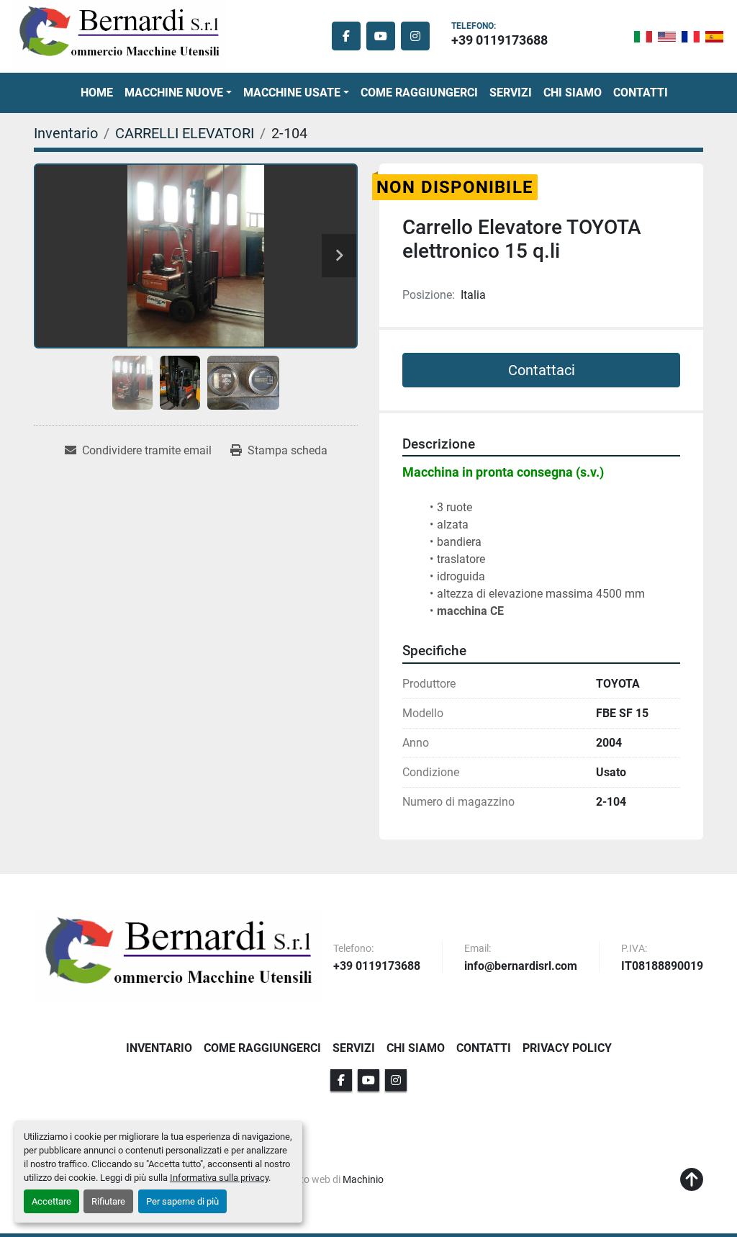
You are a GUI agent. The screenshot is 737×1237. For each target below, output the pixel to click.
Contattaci (541, 370)
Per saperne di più (182, 1201)
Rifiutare (108, 1201)
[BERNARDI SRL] (178, 957)
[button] (178, 93)
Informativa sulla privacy (219, 1177)
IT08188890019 (662, 967)
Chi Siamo (572, 92)
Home (97, 92)
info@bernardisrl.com (520, 967)
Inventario (159, 1048)
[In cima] (691, 1180)
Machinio (363, 1179)
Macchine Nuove (174, 92)
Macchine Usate (291, 92)
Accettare (51, 1201)
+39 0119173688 (499, 40)
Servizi (510, 92)
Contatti (640, 92)
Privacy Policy (567, 1048)
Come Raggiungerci (419, 92)
